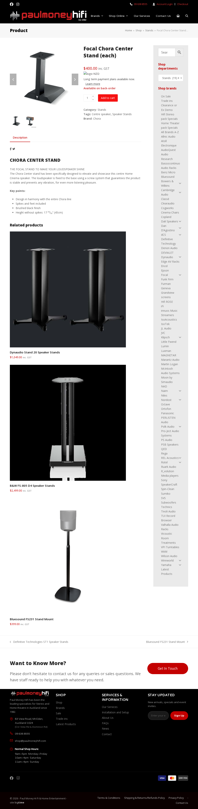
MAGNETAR (168, 355)
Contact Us (182, 803)
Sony (164, 480)
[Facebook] (11, 778)
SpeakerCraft (169, 484)
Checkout (182, 4)
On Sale (166, 96)
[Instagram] (18, 778)
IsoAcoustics (169, 319)
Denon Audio (169, 248)
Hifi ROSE (167, 302)
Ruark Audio (168, 467)
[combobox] (170, 77)
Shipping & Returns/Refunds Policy (144, 798)
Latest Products (166, 571)
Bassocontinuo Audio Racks (170, 166)
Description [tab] (20, 137)
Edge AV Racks (170, 261)
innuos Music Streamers (169, 313)
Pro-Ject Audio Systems (170, 433)
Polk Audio (167, 426)
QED (164, 449)
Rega (164, 453)
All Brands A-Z (170, 132)
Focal (164, 275)
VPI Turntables (170, 547)
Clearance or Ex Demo (169, 107)
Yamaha (166, 565)
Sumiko (165, 493)
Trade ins (167, 101)
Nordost (166, 400)
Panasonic (167, 413)
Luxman (166, 351)
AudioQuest (168, 150)
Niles (164, 395)
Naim (164, 391)
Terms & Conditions (108, 798)
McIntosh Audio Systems (170, 371)
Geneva (166, 288)
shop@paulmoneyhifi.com (30, 741)
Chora (97, 118)
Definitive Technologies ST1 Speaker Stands (39, 642)
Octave (165, 404)
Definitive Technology (168, 241)
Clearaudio (167, 203)
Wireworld (167, 560)
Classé (165, 199)
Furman (166, 284)
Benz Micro (168, 172)
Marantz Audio (170, 360)
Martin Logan (169, 364)
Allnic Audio (168, 136)
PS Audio (166, 440)
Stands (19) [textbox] (169, 78)
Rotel (164, 462)
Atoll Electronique (169, 143)
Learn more (92, 84)
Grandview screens (167, 295)
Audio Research (167, 156)
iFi (162, 306)
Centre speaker (101, 114)
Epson (165, 270)
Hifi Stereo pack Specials (169, 116)
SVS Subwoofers (168, 500)
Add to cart (108, 98)
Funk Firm (167, 279)
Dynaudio (167, 257)
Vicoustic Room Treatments (168, 538)
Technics (166, 507)
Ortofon (166, 409)
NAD (164, 386)
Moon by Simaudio (167, 380)
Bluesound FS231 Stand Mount (165, 642)
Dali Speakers (169, 221)
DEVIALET (167, 252)
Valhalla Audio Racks (169, 527)
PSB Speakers (169, 444)
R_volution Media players (169, 473)
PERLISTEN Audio (168, 420)
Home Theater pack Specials (170, 125)
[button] (178, 16)
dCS (163, 234)
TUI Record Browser (168, 518)
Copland (166, 217)
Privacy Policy (176, 798)
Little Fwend (168, 342)
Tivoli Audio (168, 511)
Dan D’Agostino (168, 228)
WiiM (164, 551)
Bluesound (167, 177)
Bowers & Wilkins (167, 183)
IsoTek (165, 324)
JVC (163, 333)
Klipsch (165, 337)
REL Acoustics (170, 458)
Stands (102, 109)
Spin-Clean (167, 489)
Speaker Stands (122, 114)
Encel (164, 266)
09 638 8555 (140, 4)
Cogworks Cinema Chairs (170, 210)
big (19, 802)
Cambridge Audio (168, 192)
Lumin (165, 346)
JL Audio (166, 328)
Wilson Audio (169, 556)
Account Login (165, 4)
